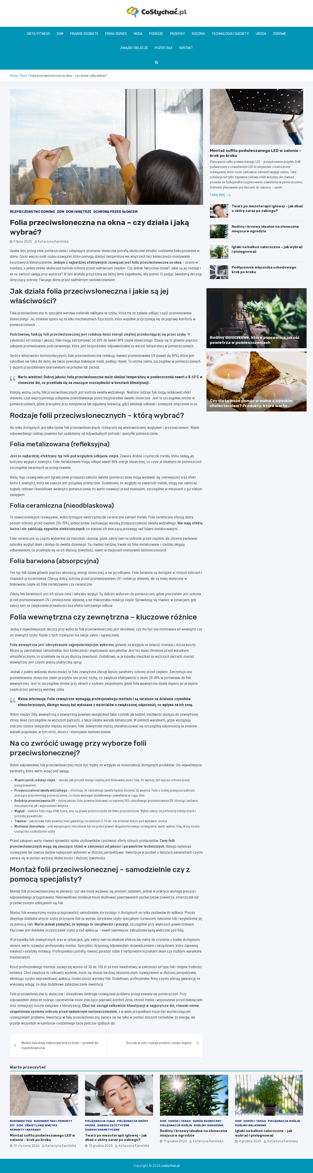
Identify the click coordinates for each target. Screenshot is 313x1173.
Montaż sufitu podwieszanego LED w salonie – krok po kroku (42, 1137)
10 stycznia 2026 (27, 1146)
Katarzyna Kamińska (53, 242)
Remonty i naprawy (25, 1129)
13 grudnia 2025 (101, 1146)
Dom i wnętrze (78, 212)
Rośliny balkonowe (250, 1125)
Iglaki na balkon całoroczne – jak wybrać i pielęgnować (263, 1133)
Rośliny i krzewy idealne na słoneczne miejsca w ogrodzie (265, 229)
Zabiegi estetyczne (113, 1125)
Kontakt (186, 48)
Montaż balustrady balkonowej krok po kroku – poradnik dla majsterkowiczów (60, 1045)
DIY (12, 1125)
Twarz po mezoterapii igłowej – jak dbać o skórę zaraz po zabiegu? (267, 208)
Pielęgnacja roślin (176, 1125)
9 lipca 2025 (23, 242)
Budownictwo (21, 1121)
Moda (138, 34)
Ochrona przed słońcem (115, 212)
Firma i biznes (116, 34)
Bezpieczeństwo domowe (32, 212)
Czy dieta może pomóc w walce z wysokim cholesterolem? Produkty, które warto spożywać (251, 405)
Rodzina (198, 34)
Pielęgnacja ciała (100, 1121)
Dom (60, 34)
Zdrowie (279, 34)
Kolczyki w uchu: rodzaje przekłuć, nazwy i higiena (158, 1043)
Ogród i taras (179, 1121)
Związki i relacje (134, 48)
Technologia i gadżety (230, 34)
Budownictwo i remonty (53, 1121)
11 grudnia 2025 (175, 1141)
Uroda (261, 34)
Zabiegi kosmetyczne (102, 1129)
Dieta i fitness (38, 34)
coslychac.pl (170, 1166)
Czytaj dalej (217, 195)
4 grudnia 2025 (250, 1141)
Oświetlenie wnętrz (41, 1125)
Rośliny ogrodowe (209, 1125)
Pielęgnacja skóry (132, 1121)
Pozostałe (164, 48)
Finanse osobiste (84, 34)
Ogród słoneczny (207, 1121)
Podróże (156, 34)
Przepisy (177, 34)
